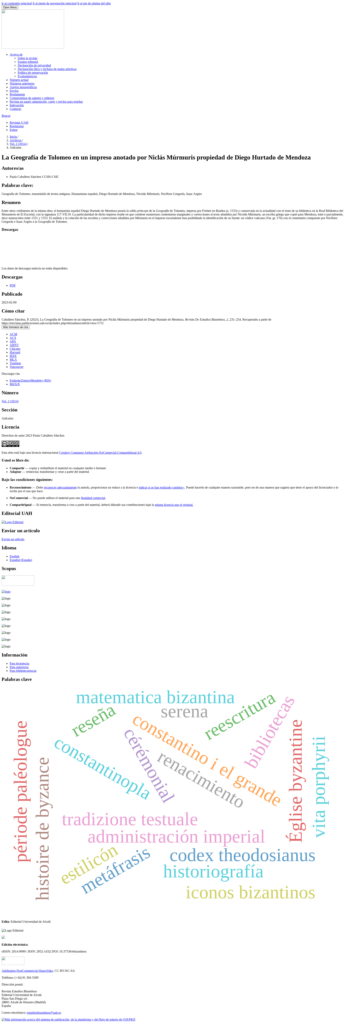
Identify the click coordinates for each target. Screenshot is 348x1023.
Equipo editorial (28, 61)
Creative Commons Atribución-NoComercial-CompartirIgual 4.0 (100, 452)
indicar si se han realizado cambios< (161, 487)
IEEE (13, 356)
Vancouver (16, 367)
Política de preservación (33, 72)
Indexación (17, 105)
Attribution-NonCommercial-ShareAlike (27, 970)
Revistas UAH (19, 122)
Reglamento (17, 94)
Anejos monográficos (23, 87)
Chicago (15, 348)
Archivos (16, 140)
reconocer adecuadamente (60, 487)
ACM (13, 334)
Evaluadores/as (27, 76)
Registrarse (17, 126)
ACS (13, 338)
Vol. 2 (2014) (18, 144)
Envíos (14, 90)
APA (13, 341)
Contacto (15, 109)
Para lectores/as (19, 663)
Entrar (14, 129)
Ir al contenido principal (17, 3)
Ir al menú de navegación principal (55, 3)
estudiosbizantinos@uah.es (44, 1012)
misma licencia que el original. (174, 504)
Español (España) (21, 560)
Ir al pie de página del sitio (94, 3)
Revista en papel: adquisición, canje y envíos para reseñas (46, 101)
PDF (13, 285)
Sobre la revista (27, 58)
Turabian (15, 363)
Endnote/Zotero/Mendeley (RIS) (30, 380)
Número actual (19, 80)
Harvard (15, 352)
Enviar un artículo (13, 539)
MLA (13, 359)
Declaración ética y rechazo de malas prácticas (47, 69)
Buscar (6, 115)
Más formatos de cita (15, 327)
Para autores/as (19, 667)
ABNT (14, 345)
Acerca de (16, 54)
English (14, 556)
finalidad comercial (93, 498)
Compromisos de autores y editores (32, 98)
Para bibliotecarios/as (23, 670)
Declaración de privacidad (34, 65)
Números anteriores (22, 83)
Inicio (14, 136)
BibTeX (15, 384)
